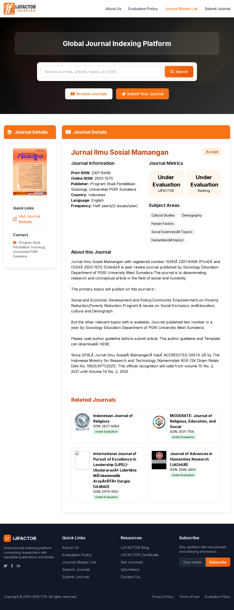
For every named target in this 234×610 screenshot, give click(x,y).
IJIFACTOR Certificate (140, 555)
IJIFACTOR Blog (135, 547)
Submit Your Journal (145, 94)
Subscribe (218, 562)
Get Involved (132, 562)
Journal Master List (181, 8)
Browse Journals (92, 94)
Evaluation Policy (143, 8)
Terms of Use (189, 597)
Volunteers (130, 569)
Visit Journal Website (29, 219)
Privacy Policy (163, 597)
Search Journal (76, 569)
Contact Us (130, 577)
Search (182, 71)
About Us (113, 8)
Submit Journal (217, 8)
